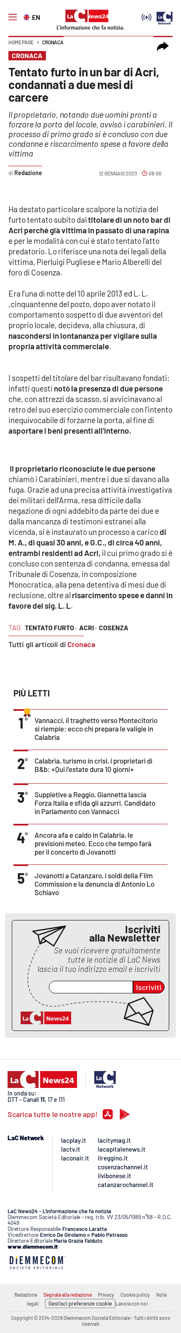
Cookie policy (135, 1295)
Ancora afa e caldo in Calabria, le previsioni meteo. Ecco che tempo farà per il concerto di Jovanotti (93, 843)
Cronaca (53, 42)
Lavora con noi (131, 1303)
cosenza (113, 627)
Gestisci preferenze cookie (80, 1303)
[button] (163, 46)
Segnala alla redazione (67, 1295)
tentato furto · (51, 627)
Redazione (25, 1295)
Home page (21, 42)
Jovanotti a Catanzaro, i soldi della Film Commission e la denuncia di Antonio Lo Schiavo (94, 883)
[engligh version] (27, 16)
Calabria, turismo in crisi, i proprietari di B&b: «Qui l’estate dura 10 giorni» (93, 764)
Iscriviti (149, 987)
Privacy (106, 1295)
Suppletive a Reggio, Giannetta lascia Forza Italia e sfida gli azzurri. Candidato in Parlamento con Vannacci (95, 802)
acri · (88, 627)
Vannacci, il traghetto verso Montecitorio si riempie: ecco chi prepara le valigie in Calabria (96, 728)
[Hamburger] (12, 17)
